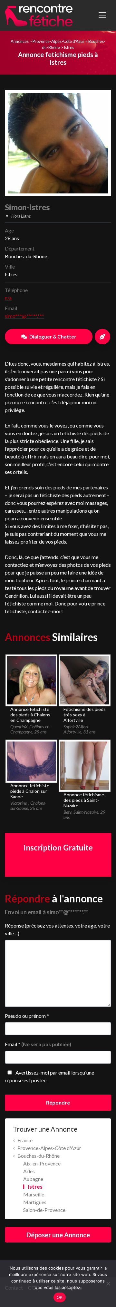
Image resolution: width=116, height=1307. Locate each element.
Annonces (20, 41)
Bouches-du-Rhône (38, 1156)
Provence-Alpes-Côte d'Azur (58, 41)
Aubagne (33, 1179)
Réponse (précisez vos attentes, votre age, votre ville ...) (57, 929)
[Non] (108, 1283)
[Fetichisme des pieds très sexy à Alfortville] (84, 679)
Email (38, 1044)
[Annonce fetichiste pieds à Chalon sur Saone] (31, 760)
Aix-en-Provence (42, 1163)
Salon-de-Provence (44, 1210)
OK (60, 1297)
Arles (29, 1171)
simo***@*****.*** (24, 316)
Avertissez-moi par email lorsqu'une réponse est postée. (49, 1076)
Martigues (34, 1202)
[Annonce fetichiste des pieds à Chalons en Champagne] (31, 679)
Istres (69, 47)
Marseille (33, 1194)
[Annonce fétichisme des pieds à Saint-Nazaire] (84, 765)
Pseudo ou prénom (27, 1016)
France (25, 1140)
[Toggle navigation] (102, 15)
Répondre (58, 1102)
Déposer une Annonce (58, 1235)
